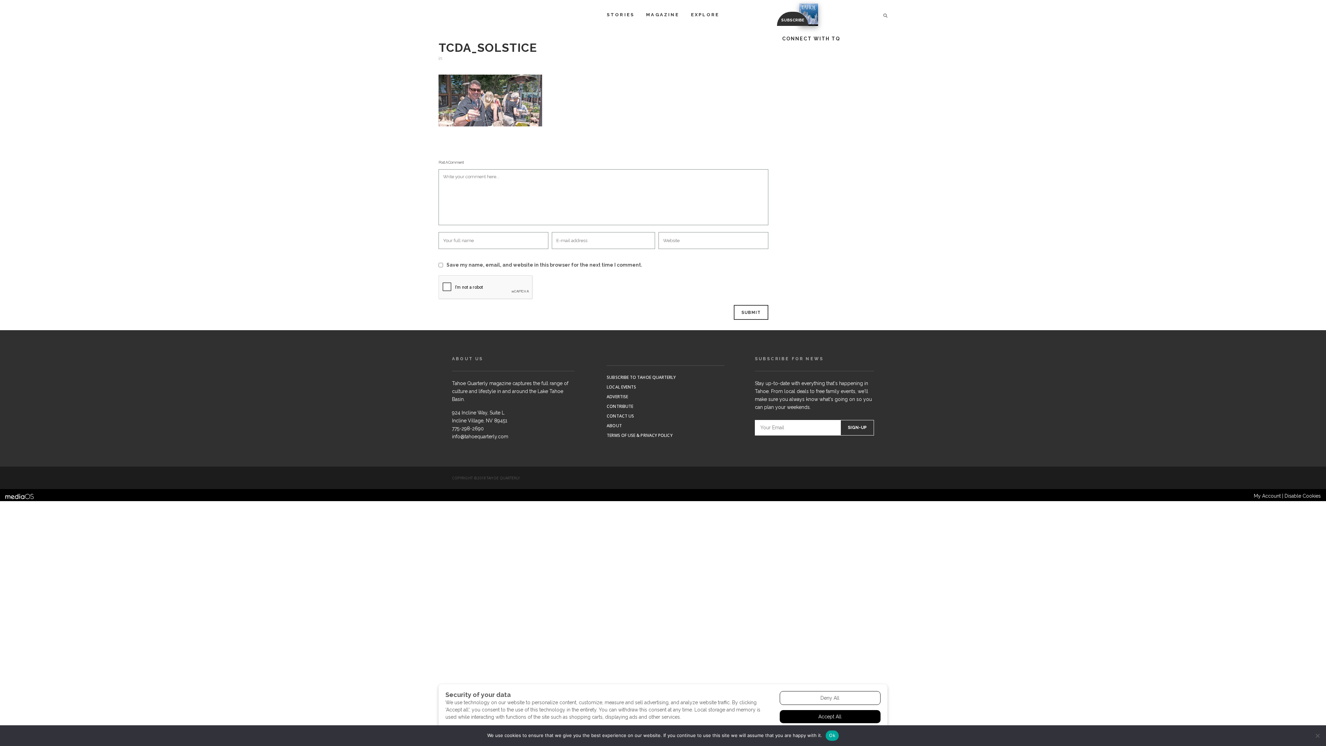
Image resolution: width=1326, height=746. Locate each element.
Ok (832, 735)
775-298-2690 (468, 428)
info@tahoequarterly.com (480, 436)
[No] (1317, 735)
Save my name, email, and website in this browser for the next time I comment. (544, 265)
